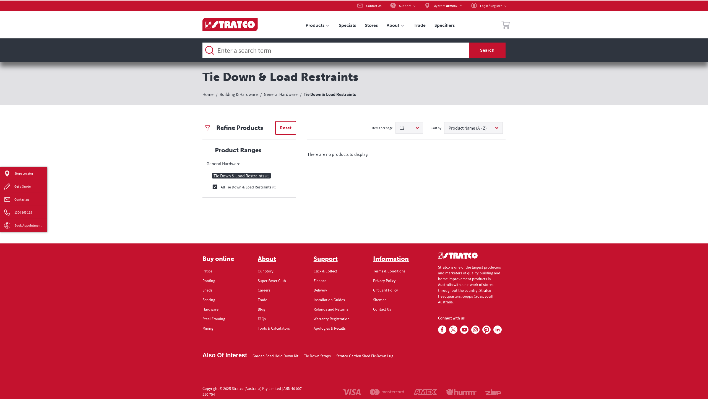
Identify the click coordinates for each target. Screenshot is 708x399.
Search (487, 50)
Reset (285, 127)
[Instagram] (475, 330)
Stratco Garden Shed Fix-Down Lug (364, 355)
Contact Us (382, 309)
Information (391, 259)
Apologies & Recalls (330, 328)
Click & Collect (325, 271)
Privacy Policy (384, 280)
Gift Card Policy (385, 290)
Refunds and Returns (331, 309)
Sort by (436, 128)
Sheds (207, 290)
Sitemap (380, 299)
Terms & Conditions (389, 271)
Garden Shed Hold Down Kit (275, 355)
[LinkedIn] (497, 330)
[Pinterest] (486, 330)
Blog (261, 309)
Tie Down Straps (317, 355)
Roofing (208, 280)
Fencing (208, 299)
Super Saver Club (272, 280)
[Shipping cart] (505, 26)
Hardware (210, 309)
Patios (207, 271)
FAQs (262, 318)
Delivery (320, 290)
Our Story (266, 271)
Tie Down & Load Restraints (241, 176)
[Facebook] (442, 330)
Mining (207, 328)
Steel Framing (213, 318)
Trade (262, 299)
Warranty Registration (332, 318)
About (267, 259)
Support (326, 259)
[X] (453, 330)
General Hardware (223, 163)
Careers (264, 290)
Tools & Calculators (274, 328)
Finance (320, 280)
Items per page (382, 128)
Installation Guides (329, 299)
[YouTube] (464, 330)
